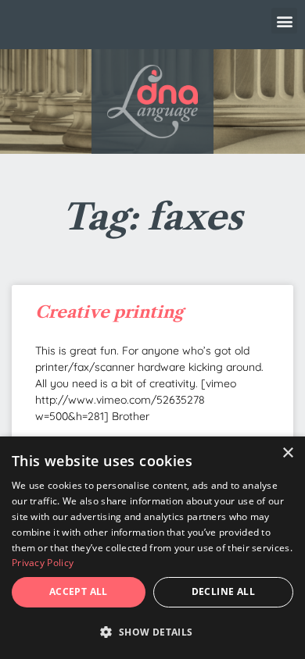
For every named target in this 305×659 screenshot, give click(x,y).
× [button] (287, 453)
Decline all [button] (223, 591)
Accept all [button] (78, 591)
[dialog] (152, 547)
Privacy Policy (43, 562)
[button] (284, 21)
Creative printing (109, 312)
